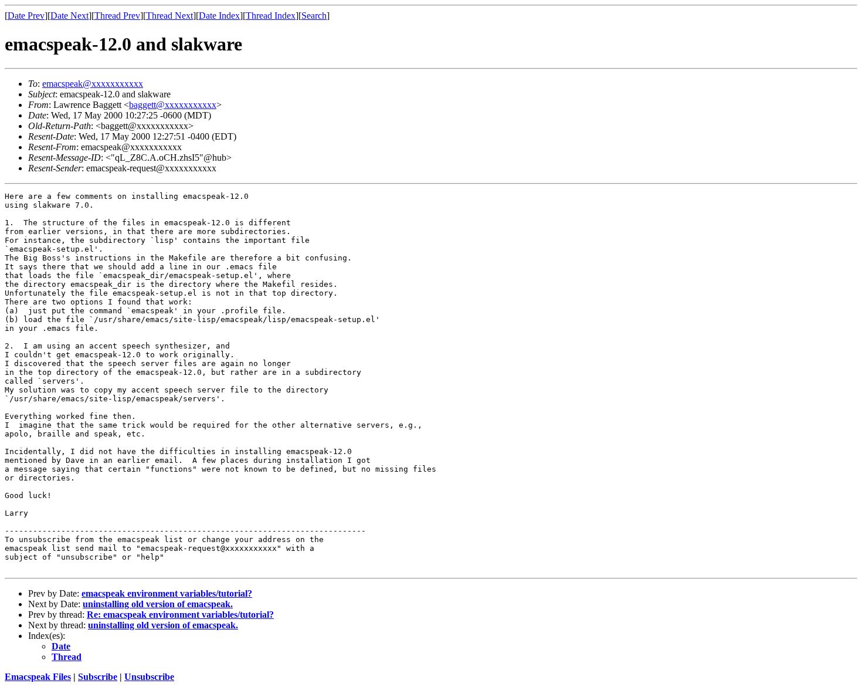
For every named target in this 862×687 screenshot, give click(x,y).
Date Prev (26, 16)
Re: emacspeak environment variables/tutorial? (180, 615)
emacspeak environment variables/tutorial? (167, 593)
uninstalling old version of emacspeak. (158, 604)
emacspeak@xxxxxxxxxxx (92, 84)
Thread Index (271, 16)
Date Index (219, 16)
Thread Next (169, 16)
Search (314, 16)
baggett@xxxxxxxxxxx (172, 105)
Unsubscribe (149, 677)
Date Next (69, 16)
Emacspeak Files (38, 677)
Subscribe (97, 677)
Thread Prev (117, 16)
